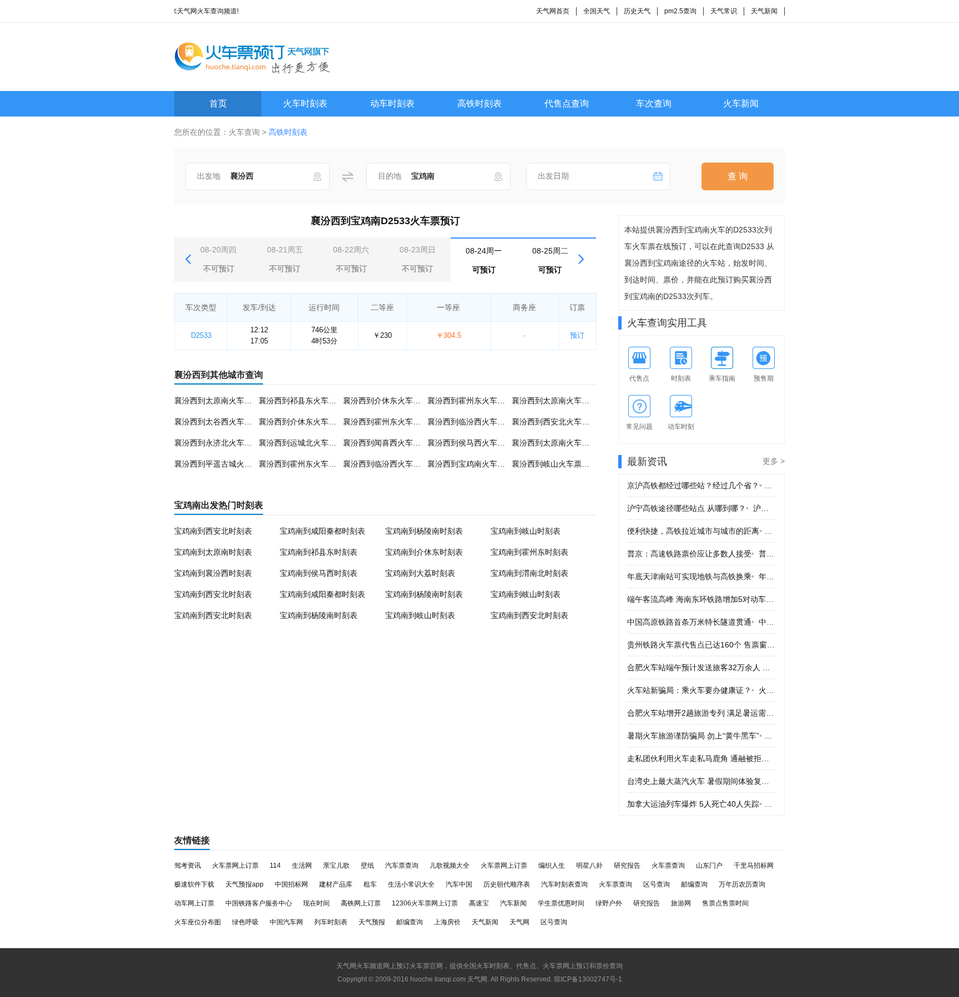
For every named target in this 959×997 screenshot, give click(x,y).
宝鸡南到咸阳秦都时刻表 (322, 531)
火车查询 (244, 132)
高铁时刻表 (479, 103)
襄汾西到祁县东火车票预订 (305, 400)
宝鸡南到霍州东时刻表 (529, 552)
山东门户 (709, 865)
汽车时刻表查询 (564, 884)
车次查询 (654, 103)
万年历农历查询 (742, 884)
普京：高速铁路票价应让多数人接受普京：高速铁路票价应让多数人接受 (701, 553)
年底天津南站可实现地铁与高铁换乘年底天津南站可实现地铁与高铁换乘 (701, 576)
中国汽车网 (286, 922)
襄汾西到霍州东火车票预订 (474, 400)
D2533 (201, 335)
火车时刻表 (305, 103)
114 (275, 865)
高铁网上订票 (361, 903)
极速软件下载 (194, 884)
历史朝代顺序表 (506, 884)
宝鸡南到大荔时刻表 (420, 573)
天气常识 (723, 11)
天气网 (519, 922)
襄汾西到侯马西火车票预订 (474, 442)
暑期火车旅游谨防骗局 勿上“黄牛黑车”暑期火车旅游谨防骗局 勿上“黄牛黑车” (701, 735)
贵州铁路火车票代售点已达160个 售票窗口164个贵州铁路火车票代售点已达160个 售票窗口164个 (701, 644)
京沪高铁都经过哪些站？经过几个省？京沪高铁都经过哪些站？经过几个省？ (701, 485)
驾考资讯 (187, 865)
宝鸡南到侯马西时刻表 (318, 573)
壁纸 (367, 865)
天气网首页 (552, 11)
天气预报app (244, 884)
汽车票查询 (401, 865)
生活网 (302, 865)
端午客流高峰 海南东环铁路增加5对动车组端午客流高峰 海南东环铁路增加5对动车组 (701, 599)
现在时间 (316, 903)
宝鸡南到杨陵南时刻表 (424, 531)
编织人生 (551, 865)
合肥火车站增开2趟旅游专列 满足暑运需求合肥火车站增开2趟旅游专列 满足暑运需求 (701, 712)
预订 (577, 335)
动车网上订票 (194, 903)
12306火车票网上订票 (425, 903)
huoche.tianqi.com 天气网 (448, 979)
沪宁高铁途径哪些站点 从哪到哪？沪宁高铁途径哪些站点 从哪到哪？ (701, 508)
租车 (370, 884)
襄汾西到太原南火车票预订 (220, 400)
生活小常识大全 (411, 884)
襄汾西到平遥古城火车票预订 (224, 463)
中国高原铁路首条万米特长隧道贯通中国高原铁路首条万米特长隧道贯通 (701, 622)
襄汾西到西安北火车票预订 (558, 421)
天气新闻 (764, 11)
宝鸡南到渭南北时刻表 (529, 573)
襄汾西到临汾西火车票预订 (474, 421)
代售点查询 (566, 103)
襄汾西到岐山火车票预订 (554, 463)
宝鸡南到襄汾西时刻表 (213, 573)
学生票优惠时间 (561, 903)
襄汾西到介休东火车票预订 (389, 400)
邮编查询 (694, 884)
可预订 (484, 260)
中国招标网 (291, 884)
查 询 (738, 176)
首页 (218, 103)
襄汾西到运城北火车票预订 (305, 442)
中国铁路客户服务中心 (258, 903)
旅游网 (681, 903)
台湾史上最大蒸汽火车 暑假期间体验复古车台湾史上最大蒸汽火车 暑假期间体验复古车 (701, 781)
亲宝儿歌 (336, 865)
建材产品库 (335, 884)
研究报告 (627, 865)
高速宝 (479, 903)
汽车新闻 (513, 903)
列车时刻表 (330, 922)
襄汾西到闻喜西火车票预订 (389, 442)
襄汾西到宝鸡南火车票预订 (474, 463)
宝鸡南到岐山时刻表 (526, 531)
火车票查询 (668, 865)
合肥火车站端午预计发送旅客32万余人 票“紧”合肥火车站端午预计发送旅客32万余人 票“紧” (701, 667)
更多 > (774, 461)
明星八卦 (589, 865)
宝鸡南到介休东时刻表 (424, 552)
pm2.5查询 (680, 11)
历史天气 (637, 11)
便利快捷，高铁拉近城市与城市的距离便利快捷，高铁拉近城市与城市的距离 (701, 531)
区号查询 (656, 884)
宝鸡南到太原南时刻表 (213, 552)
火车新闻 (741, 103)
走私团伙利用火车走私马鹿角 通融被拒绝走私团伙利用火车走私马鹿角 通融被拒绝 (701, 758)
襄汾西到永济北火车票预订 (220, 442)
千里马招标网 (754, 865)
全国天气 (596, 11)
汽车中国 (459, 884)
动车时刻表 (392, 103)
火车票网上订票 (235, 865)
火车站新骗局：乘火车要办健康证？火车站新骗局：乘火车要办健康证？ (701, 690)
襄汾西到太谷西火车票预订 (220, 421)
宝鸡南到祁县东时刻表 (318, 552)
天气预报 (372, 922)
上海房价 (447, 922)
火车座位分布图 (197, 922)
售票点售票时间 (725, 903)
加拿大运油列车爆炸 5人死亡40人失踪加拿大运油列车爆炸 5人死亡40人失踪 (701, 803)
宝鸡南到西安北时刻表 (213, 531)
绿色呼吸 (245, 922)
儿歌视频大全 (450, 865)
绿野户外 (608, 903)
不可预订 (218, 259)
